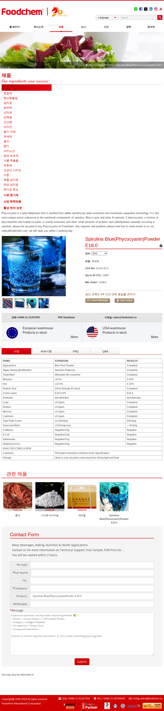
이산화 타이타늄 (50, 515)
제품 (61, 26)
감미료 (8, 102)
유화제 (8, 165)
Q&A (105, 351)
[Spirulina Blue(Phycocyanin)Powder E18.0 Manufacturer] (114, 510)
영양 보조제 (11, 155)
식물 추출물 (11, 160)
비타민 (8, 126)
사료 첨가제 (11, 195)
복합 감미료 (11, 179)
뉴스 (83, 26)
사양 (16, 351)
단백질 (8, 117)
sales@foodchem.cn (125, 317)
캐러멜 (82, 515)
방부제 (8, 107)
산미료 (8, 112)
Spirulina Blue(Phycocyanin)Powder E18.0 (114, 519)
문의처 (151, 26)
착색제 (109, 65)
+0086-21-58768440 (114, 698)
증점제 (8, 93)
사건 (106, 26)
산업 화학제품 (12, 201)
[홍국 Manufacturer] (17, 510)
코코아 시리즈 (12, 170)
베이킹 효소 (11, 189)
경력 (128, 26)
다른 (6, 175)
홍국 (17, 515)
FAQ (75, 351)
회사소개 (38, 26)
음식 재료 (10, 87)
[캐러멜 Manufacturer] (82, 510)
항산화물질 (11, 98)
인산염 (8, 122)
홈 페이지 (14, 26)
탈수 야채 (10, 131)
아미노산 (9, 151)
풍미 (6, 141)
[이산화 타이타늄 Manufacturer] (49, 510)
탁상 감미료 (11, 184)
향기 (6, 146)
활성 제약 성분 (13, 207)
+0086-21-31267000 (28, 317)
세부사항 (46, 351)
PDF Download (66, 317)
